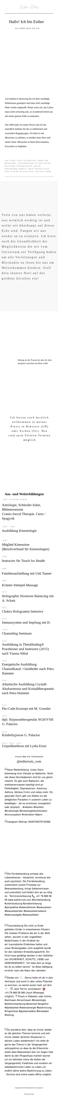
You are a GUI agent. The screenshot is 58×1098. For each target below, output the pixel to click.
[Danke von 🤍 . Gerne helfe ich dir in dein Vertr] (29, 1000)
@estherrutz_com (29, 761)
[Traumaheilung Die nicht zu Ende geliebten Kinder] (29, 948)
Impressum (40, 1088)
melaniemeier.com (31, 1088)
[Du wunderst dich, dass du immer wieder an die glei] (29, 1052)
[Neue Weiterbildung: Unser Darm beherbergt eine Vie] (29, 792)
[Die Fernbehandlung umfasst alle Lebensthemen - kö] (29, 896)
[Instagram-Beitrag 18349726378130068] (29, 844)
